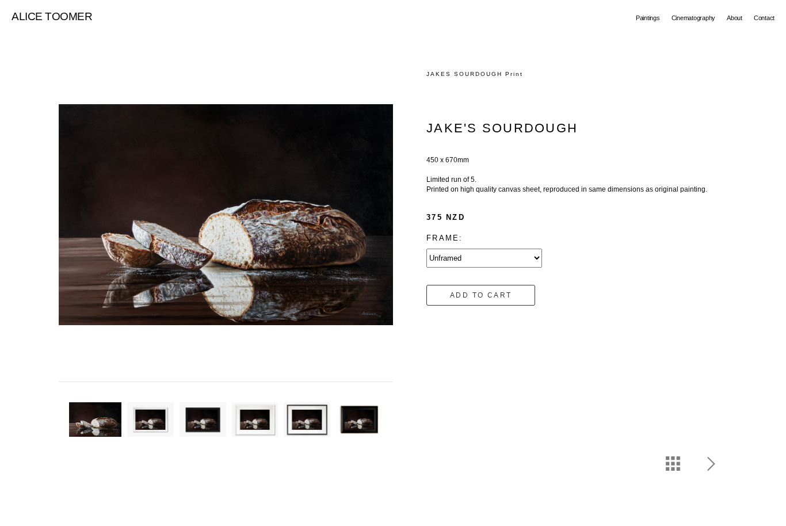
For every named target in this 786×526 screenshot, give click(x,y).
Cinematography (693, 17)
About (734, 17)
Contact (764, 17)
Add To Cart (481, 295)
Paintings (648, 17)
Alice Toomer (52, 16)
